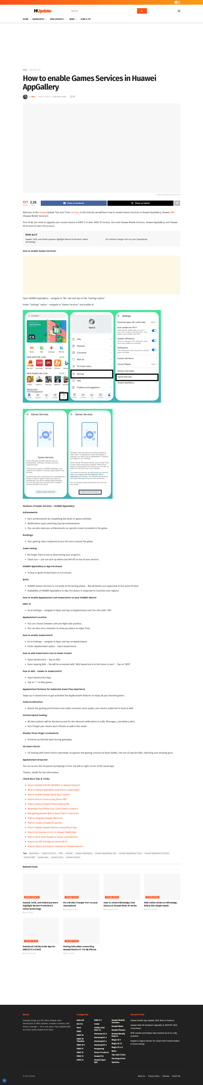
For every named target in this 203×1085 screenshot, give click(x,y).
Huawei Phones (118, 1030)
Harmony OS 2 (100, 1034)
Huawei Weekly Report (118, 1035)
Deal (79, 1027)
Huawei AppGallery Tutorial (157, 853)
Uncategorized (118, 1058)
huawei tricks (57, 857)
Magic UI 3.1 (117, 1043)
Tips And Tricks (35, 70)
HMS (172, 212)
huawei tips (43, 857)
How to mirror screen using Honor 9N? (47, 799)
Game (96, 1024)
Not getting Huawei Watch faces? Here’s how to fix (52, 813)
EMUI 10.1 (81, 1045)
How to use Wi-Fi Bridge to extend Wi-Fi (47, 841)
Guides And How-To (99, 1028)
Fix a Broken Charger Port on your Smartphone (126, 239)
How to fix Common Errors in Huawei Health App (51, 832)
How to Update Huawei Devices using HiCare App (52, 827)
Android (80, 1020)
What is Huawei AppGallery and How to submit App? (53, 790)
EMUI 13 (80, 1056)
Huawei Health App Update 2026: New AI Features (152, 1020)
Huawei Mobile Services (118, 1021)
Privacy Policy (153, 1076)
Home (25, 19)
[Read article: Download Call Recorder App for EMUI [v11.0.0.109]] (41, 931)
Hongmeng (99, 1049)
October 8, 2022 (151, 909)
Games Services (49, 853)
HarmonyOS (38, 19)
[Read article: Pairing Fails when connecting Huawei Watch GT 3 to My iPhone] (81, 931)
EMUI (79, 1031)
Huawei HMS (29, 857)
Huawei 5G (99, 1056)
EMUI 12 (80, 1052)
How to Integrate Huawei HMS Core (45, 818)
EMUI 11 (80, 1049)
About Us (141, 1076)
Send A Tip (86, 19)
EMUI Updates (57, 19)
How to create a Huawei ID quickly (44, 822)
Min (33, 97)
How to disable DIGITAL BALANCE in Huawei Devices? (53, 785)
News (72, 19)
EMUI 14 (80, 1060)
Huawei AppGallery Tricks (130, 853)
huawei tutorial (73, 857)
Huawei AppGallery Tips (105, 853)
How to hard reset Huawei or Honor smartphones (52, 837)
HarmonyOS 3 (100, 1037)
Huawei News (117, 1026)
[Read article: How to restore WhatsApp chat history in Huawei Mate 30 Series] (122, 887)
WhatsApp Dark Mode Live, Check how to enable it (52, 808)
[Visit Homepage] (42, 11)
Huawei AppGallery (84, 853)
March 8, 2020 (44, 97)
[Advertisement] (101, 46)
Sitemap (165, 1076)
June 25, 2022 (69, 953)
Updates (115, 1062)
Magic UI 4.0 (117, 1047)
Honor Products (32, 897)
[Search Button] (142, 11)
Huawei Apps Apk (100, 1061)
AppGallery (34, 853)
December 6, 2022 (71, 909)
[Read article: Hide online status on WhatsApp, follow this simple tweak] (162, 887)
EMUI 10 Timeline (80, 1040)
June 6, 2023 (28, 912)
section (75, 212)
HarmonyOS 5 (100, 1045)
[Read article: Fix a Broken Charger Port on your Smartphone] (81, 887)
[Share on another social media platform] (177, 203)
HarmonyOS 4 (100, 1041)
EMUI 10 (80, 1035)
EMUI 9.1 (98, 1020)
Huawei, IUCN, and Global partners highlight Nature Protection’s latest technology (40, 905)
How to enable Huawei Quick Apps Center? (48, 794)
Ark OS (80, 1024)
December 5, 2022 (111, 909)
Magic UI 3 (116, 1040)
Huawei (42, 212)
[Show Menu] (179, 11)
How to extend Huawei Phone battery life (48, 804)
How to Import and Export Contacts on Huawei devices (55, 846)
